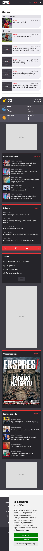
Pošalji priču (35, 2)
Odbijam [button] (26, 539)
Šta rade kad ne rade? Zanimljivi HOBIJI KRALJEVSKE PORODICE (21, 453)
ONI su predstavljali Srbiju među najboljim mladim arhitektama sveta (21, 188)
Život (8, 516)
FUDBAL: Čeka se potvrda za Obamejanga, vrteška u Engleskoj (21, 61)
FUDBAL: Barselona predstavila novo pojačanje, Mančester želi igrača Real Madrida (21, 73)
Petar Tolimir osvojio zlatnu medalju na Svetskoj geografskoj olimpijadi (21, 179)
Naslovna (8, 502)
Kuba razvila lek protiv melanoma (21, 227)
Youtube (27, 248)
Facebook (4, 248)
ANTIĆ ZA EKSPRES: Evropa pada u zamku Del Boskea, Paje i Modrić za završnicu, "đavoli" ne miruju (21, 85)
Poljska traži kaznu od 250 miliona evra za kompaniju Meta (21, 233)
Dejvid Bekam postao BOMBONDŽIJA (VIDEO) (21, 420)
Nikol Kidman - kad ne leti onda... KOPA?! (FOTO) (21, 429)
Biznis (8, 507)
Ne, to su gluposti (12, 269)
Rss (38, 248)
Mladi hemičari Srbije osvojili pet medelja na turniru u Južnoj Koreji (21, 171)
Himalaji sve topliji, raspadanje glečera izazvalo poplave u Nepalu (21, 220)
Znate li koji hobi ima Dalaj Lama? (21, 445)
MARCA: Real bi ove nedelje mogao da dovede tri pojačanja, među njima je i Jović (21, 49)
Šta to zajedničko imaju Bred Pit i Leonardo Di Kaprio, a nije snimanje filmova (21, 437)
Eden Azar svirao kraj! (21, 21)
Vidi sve (36, 156)
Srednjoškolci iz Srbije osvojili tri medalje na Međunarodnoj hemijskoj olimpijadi (21, 196)
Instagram (16, 248)
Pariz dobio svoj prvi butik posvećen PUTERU (21, 214)
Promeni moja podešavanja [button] (25, 544)
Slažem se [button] (25, 535)
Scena (8, 511)
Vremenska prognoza (21, 101)
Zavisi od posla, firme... (14, 273)
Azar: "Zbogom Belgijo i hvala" (21, 35)
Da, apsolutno (10, 266)
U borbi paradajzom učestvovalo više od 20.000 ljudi (21, 239)
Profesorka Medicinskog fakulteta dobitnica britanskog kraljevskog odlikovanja (21, 163)
